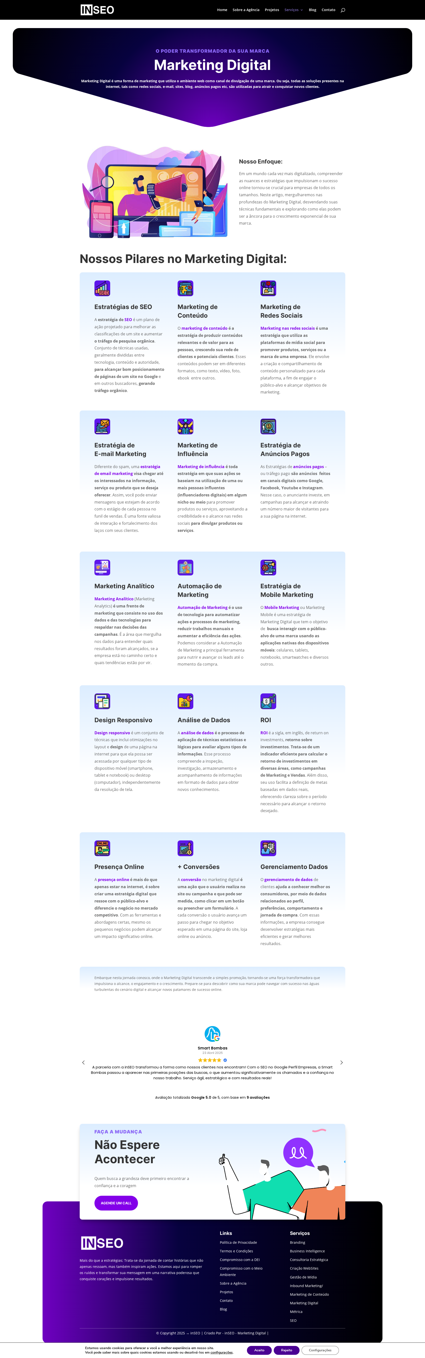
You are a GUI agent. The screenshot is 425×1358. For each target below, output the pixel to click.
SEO (128, 319)
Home (222, 10)
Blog (312, 10)
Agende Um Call (116, 1203)
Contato (328, 10)
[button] (341, 1062)
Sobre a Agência (246, 10)
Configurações (320, 1350)
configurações (222, 1352)
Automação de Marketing (203, 607)
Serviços (292, 10)
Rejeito (286, 1350)
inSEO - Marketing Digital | (247, 1333)
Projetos (272, 10)
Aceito (259, 1350)
